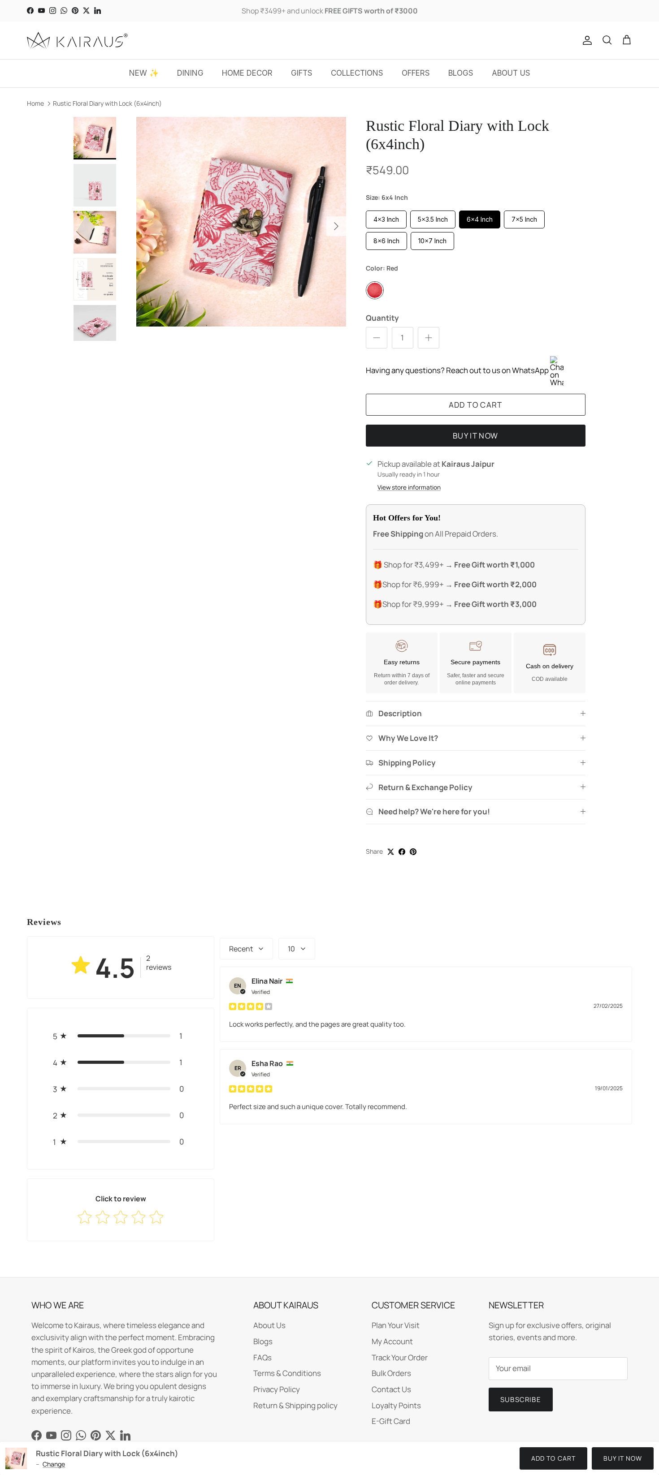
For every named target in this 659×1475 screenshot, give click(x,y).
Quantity (382, 318)
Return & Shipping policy (295, 1405)
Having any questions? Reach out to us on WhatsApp (458, 370)
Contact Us (391, 1389)
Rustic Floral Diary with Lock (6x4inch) (107, 103)
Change (54, 1464)
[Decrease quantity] (376, 337)
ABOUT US (511, 73)
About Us (269, 1325)
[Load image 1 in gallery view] (241, 222)
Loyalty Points (396, 1405)
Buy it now (476, 435)
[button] (120, 1035)
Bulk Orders (391, 1373)
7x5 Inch (524, 219)
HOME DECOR (247, 73)
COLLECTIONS (357, 73)
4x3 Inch (386, 219)
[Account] (585, 40)
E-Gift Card (391, 1421)
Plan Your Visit (396, 1325)
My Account (392, 1341)
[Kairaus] (77, 40)
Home (35, 103)
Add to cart (476, 405)
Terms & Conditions (287, 1373)
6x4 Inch (480, 219)
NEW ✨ (144, 73)
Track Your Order (400, 1357)
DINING (190, 73)
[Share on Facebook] (402, 851)
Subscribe (520, 1399)
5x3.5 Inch (433, 219)
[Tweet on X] (390, 851)
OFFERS (416, 73)
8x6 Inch (386, 241)
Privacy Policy (276, 1389)
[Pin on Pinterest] (413, 851)
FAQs (262, 1357)
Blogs (263, 1341)
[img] (250, 1006)
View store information (409, 487)
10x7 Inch (432, 241)
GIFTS (301, 73)
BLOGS (460, 73)
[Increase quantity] (428, 337)
